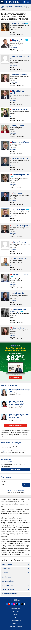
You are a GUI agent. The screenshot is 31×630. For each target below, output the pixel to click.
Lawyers (3, 451)
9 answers (13, 100)
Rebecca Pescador (19, 74)
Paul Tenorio (18, 293)
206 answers (13, 31)
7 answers (13, 133)
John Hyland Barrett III (19, 57)
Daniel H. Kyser (19, 209)
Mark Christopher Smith (18, 92)
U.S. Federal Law (8, 581)
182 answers (13, 66)
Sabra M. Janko (18, 23)
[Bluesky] (19, 604)
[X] (22, 604)
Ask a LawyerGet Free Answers (7, 460)
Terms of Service (15, 620)
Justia (2, 6)
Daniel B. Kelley (19, 242)
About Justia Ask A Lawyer (11, 443)
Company (16, 614)
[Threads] (17, 604)
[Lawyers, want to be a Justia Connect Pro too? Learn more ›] (26, 24)
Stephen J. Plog (18, 40)
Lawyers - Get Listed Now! (15, 490)
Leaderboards (18, 6)
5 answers (13, 184)
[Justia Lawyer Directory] (24, 604)
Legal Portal (15, 611)
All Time (26, 6)
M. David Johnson (20, 275)
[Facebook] (12, 604)
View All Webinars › (15, 425)
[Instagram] (14, 604)
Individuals (6, 569)
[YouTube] (9, 604)
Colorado (3, 8)
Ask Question (15, 469)
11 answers (13, 82)
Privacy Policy (15, 623)
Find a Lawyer (6, 477)
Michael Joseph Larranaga (18, 310)
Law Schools (6, 577)
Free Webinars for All (9, 386)
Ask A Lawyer (9, 6)
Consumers (4, 446)
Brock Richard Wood (20, 142)
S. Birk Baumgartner (21, 226)
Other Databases (8, 589)
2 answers (13, 217)
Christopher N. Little (20, 158)
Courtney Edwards (20, 109)
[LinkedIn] (7, 604)
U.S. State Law (7, 585)
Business (5, 573)
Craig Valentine (19, 258)
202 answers (13, 47)
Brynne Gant (18, 328)
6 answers (13, 149)
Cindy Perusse (18, 126)
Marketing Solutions (9, 594)
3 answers (13, 200)
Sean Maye (17, 193)
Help (15, 617)
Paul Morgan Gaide (21, 175)
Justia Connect (15, 608)
